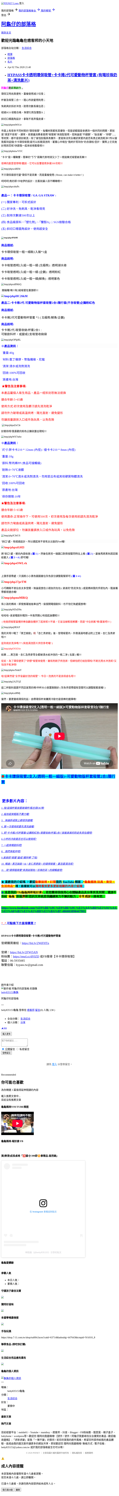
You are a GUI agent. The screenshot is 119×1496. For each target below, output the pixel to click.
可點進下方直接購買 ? (21, 923)
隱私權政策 (77, 1453)
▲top (4, 1028)
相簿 (9, 54)
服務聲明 (89, 1453)
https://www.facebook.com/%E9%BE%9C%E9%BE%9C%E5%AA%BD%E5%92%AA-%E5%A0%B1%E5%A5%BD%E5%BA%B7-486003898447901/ (59, 909)
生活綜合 (27, 48)
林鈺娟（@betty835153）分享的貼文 (43, 1252)
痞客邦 (31, 1010)
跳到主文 (6, 32)
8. (11, 851)
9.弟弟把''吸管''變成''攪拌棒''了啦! (19, 857)
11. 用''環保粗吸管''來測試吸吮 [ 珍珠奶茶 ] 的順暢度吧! (31, 870)
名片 (9, 61)
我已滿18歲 (7, 1490)
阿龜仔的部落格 (18, 24)
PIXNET (36, 1453)
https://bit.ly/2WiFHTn (35, 943)
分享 (22, 1022)
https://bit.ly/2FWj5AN (24, 952)
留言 (37, 1010)
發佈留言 (6, 1053)
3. (17, 820)
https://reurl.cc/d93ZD (26, 956)
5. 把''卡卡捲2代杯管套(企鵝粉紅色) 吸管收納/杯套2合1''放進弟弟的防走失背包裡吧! (46, 832)
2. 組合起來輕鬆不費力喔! (15, 814)
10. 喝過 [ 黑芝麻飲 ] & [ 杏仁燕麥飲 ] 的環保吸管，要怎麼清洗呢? (37, 864)
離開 (18, 1490)
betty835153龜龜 (9, 992)
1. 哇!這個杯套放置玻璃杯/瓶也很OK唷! (22, 808)
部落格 (11, 58)
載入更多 (6, 1034)
